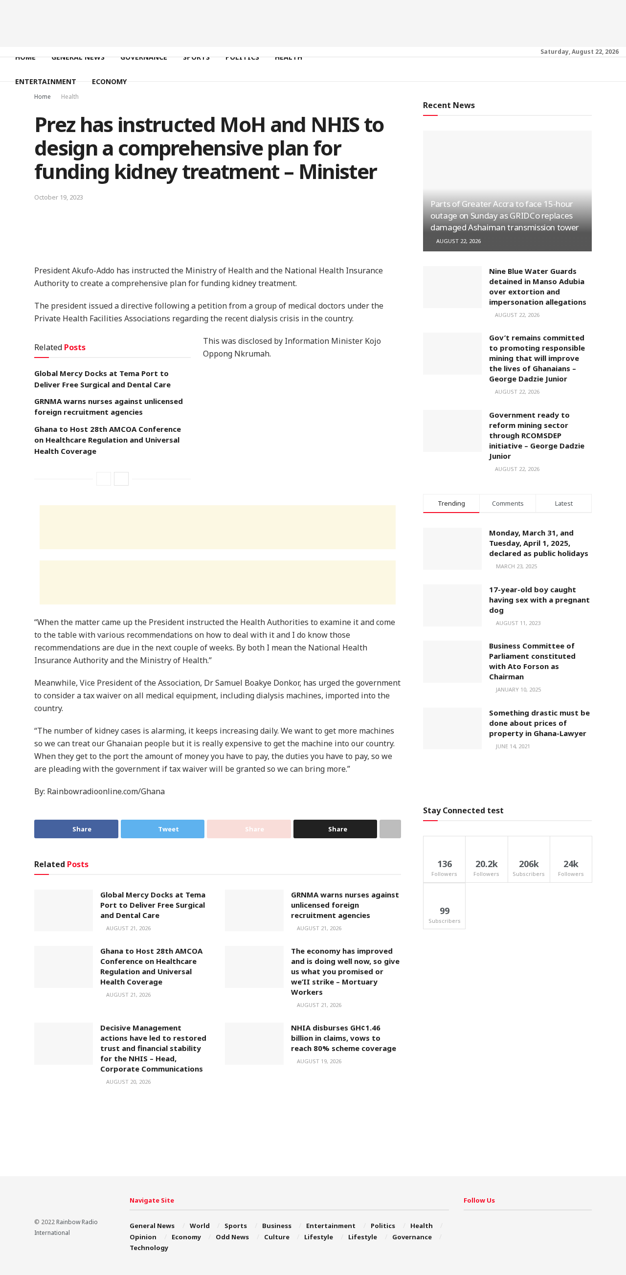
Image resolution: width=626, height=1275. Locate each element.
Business (276, 1225)
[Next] (121, 479)
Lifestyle (318, 1236)
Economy (109, 81)
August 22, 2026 (458, 241)
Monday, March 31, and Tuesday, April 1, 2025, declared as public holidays (538, 543)
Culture (277, 1236)
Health (288, 57)
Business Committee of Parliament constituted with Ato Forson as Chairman (532, 661)
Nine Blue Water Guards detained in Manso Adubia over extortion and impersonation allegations (537, 286)
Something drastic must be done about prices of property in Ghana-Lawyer (539, 723)
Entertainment (45, 81)
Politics (242, 57)
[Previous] (103, 479)
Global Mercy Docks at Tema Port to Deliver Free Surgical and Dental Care (152, 905)
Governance (143, 57)
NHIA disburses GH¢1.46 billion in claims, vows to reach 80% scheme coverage (343, 1038)
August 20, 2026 (128, 1081)
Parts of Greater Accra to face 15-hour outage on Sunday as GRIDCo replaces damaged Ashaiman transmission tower (504, 215)
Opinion (143, 1236)
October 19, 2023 (58, 197)
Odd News (232, 1236)
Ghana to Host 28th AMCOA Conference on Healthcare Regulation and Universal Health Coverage (107, 440)
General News (78, 57)
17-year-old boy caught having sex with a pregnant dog (539, 599)
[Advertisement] (313, 22)
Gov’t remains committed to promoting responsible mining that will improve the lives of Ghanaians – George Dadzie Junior (537, 358)
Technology (149, 1247)
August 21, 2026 (128, 928)
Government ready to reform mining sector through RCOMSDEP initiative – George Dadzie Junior (536, 435)
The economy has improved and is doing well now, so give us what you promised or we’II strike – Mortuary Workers (345, 971)
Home (25, 57)
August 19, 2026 (318, 1061)
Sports (196, 57)
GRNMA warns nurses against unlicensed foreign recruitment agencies (345, 905)
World (200, 1225)
